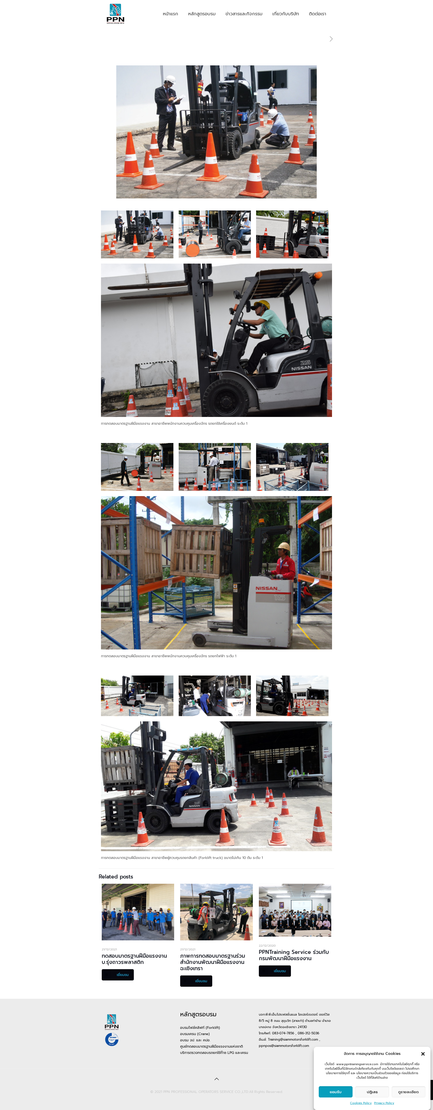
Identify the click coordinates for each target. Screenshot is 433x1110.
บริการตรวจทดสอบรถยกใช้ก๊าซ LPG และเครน (214, 1052)
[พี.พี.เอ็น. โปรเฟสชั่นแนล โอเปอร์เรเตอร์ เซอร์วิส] (115, 14)
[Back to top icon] (216, 1079)
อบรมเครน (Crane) (195, 1034)
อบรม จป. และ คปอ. (195, 1040)
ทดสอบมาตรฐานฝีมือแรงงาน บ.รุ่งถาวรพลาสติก (134, 959)
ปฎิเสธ (372, 1092)
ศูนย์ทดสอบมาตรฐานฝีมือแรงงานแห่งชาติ (211, 1046)
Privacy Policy (384, 1103)
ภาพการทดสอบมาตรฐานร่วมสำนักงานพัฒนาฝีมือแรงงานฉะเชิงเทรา (212, 962)
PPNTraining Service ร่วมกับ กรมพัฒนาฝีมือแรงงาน (294, 955)
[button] (422, 1053)
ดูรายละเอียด (408, 1092)
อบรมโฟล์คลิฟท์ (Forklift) (200, 1027)
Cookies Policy (361, 1103)
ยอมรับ (336, 1092)
